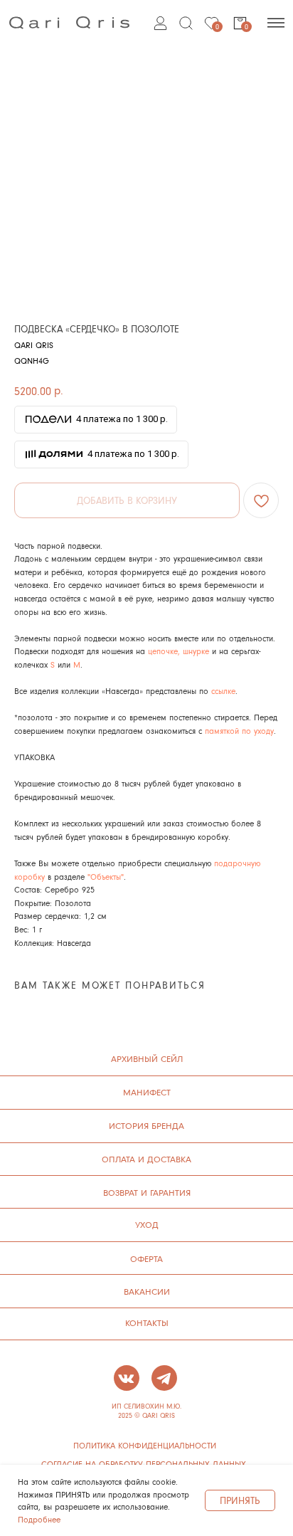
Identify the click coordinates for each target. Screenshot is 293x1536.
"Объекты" (105, 876)
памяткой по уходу (239, 730)
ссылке (223, 690)
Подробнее (39, 1519)
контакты (147, 1322)
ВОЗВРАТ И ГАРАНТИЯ (147, 1192)
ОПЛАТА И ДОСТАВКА (146, 1158)
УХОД (147, 1224)
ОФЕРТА (146, 1258)
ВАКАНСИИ (147, 1291)
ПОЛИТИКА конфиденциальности (144, 1446)
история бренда (146, 1125)
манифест (147, 1092)
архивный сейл (147, 1058)
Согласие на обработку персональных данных (143, 1464)
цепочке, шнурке (177, 651)
